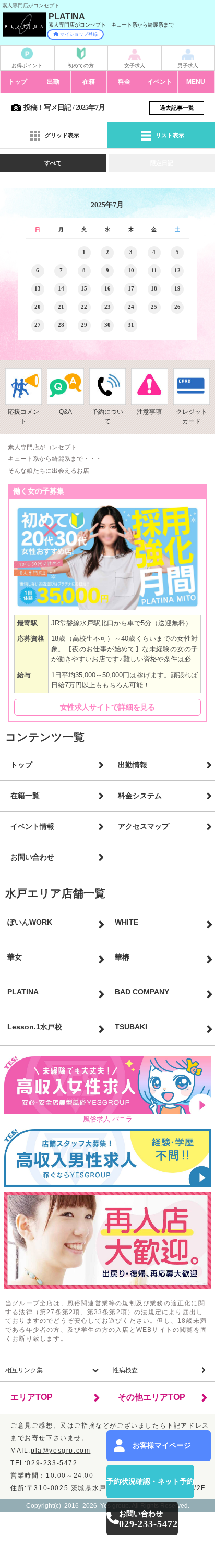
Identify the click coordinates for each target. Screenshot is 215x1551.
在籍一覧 (25, 795)
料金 (124, 81)
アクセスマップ (143, 826)
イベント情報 (32, 826)
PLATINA (23, 992)
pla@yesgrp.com (60, 1450)
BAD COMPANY (142, 992)
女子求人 (134, 65)
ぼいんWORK (29, 922)
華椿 (122, 957)
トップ (17, 81)
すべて (53, 163)
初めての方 (81, 65)
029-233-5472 (52, 1463)
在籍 (88, 81)
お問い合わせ (32, 857)
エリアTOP (31, 1397)
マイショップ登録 (79, 34)
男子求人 (187, 65)
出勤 (53, 81)
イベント (159, 81)
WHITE (126, 922)
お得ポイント (27, 65)
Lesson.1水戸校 (34, 1027)
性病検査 (125, 1370)
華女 (14, 957)
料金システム (140, 795)
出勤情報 (132, 765)
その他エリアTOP (151, 1397)
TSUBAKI (131, 1027)
